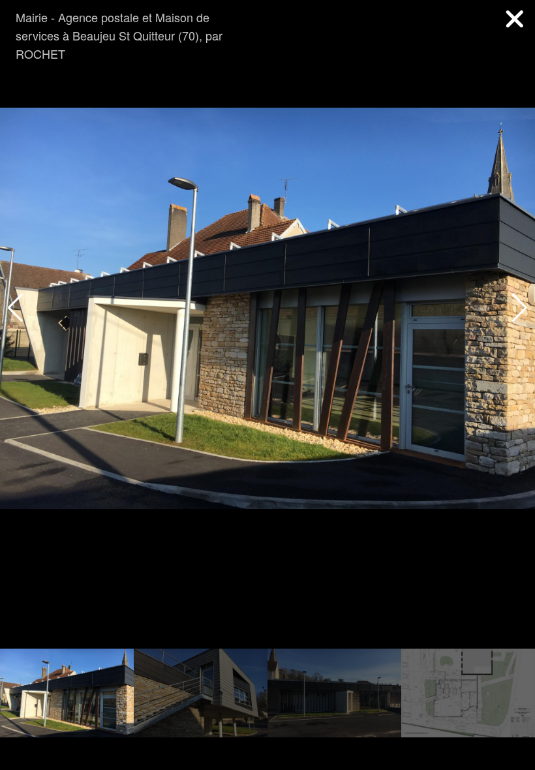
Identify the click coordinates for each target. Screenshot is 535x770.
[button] (519, 308)
